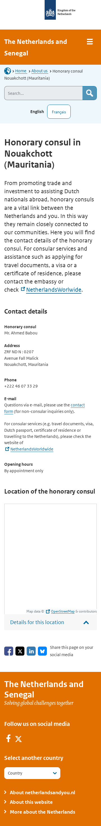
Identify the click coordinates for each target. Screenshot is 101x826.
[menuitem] (8, 739)
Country (15, 773)
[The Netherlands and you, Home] (9, 70)
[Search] (89, 93)
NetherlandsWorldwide (31, 449)
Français (59, 111)
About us (39, 70)
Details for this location (37, 622)
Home (21, 70)
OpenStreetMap (63, 611)
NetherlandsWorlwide (53, 289)
